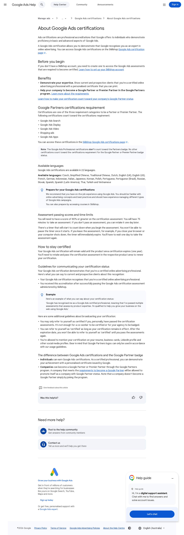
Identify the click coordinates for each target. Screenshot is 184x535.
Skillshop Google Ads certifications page (104, 142)
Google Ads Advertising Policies (85, 528)
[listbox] (151, 528)
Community (81, 4)
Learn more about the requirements (70, 93)
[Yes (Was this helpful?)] (133, 398)
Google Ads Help (24, 5)
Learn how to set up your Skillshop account (101, 69)
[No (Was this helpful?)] (141, 398)
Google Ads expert (49, 509)
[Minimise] (172, 477)
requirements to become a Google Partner (101, 370)
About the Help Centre (114, 528)
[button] (5, 4)
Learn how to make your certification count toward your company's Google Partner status (85, 99)
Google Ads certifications (88, 18)
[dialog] (152, 496)
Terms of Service (58, 528)
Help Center (60, 4)
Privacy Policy (40, 528)
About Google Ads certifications (123, 18)
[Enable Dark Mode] (129, 528)
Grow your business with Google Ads (55, 480)
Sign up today (46, 500)
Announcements (105, 4)
